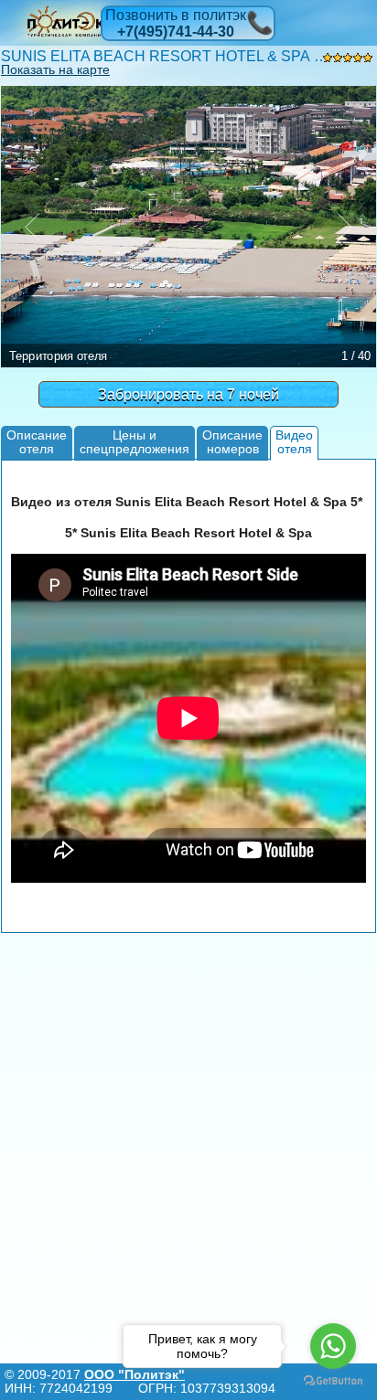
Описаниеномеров (232, 442)
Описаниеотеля (36, 442)
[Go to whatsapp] (333, 1346)
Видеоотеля (294, 442)
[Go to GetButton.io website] (333, 1381)
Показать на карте (55, 69)
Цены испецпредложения (134, 442)
